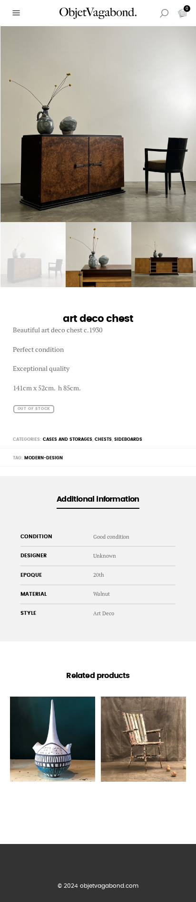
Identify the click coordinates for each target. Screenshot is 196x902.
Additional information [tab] (98, 499)
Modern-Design (43, 458)
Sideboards (128, 439)
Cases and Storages (67, 439)
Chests (103, 439)
